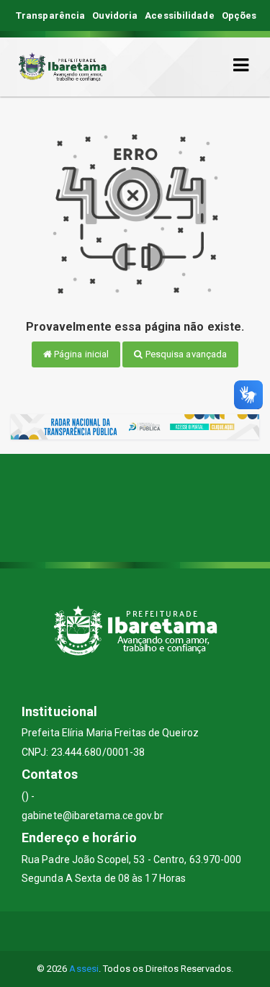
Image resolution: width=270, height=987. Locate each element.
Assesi (84, 968)
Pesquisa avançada (185, 354)
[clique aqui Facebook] (135, 931)
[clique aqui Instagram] (169, 931)
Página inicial (80, 354)
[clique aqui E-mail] (100, 931)
